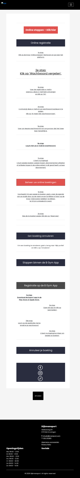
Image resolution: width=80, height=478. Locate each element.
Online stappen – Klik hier (41, 30)
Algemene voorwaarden (50, 442)
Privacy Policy (46, 444)
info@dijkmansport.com (51, 436)
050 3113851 (47, 438)
